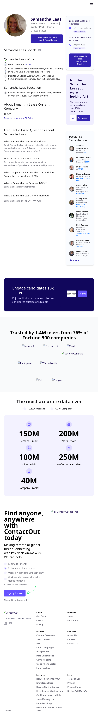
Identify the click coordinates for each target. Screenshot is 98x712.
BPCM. (87, 162)
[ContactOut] (16, 4)
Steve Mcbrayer (83, 174)
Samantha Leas (46, 19)
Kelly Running (82, 225)
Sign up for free (14, 593)
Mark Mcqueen (82, 240)
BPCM (28, 64)
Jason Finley (81, 185)
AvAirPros (79, 247)
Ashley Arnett (82, 198)
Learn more (71, 293)
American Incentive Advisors (83, 179)
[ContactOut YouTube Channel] (10, 665)
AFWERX (81, 169)
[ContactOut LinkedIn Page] (5, 665)
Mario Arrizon (82, 211)
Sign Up (82, 293)
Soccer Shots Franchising (80, 206)
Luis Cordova (82, 167)
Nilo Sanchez (82, 251)
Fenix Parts (80, 193)
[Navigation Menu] (91, 4)
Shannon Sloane (83, 157)
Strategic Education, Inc (83, 234)
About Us (72, 635)
